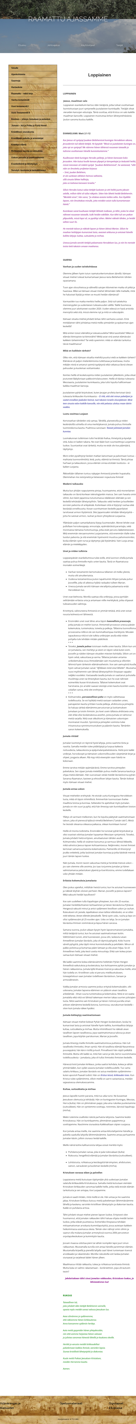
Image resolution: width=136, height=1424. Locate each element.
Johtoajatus (53, 45)
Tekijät (119, 45)
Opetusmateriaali (71, 1403)
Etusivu (22, 45)
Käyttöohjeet (88, 45)
